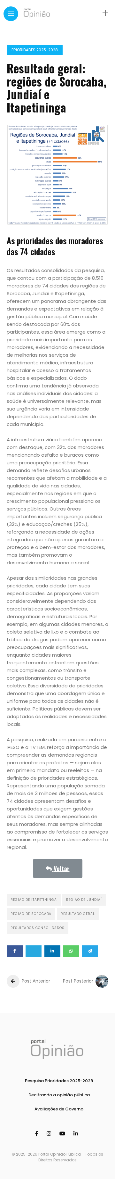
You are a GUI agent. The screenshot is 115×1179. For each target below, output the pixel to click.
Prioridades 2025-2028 (35, 50)
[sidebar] (105, 13)
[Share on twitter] (34, 951)
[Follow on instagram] (50, 1133)
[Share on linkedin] (52, 951)
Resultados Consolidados (38, 928)
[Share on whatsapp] (71, 951)
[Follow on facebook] (37, 1133)
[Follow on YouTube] (63, 1133)
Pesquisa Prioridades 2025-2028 (59, 1081)
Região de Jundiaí (84, 899)
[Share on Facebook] (15, 951)
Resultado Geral (78, 913)
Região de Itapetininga (34, 899)
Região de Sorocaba (31, 913)
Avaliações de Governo (58, 1109)
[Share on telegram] (90, 951)
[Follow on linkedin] (76, 1133)
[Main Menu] (11, 14)
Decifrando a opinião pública (59, 1095)
